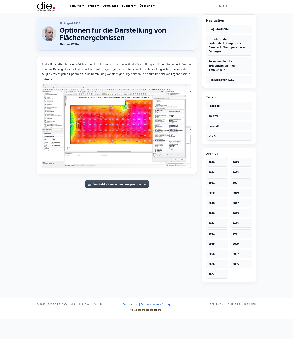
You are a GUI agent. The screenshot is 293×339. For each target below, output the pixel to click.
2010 (212, 244)
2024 (212, 172)
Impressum (130, 304)
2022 (212, 183)
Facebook (215, 106)
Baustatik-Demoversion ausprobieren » (117, 184)
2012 (212, 233)
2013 (236, 223)
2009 (236, 244)
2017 (236, 203)
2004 (212, 274)
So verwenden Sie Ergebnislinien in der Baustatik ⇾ (223, 65)
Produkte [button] (75, 6)
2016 (212, 213)
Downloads (110, 6)
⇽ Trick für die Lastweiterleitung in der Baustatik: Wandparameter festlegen (227, 45)
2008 (212, 254)
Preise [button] (92, 6)
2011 (236, 233)
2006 (212, 264)
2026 (212, 162)
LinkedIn (215, 126)
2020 (212, 193)
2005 (236, 264)
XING (212, 136)
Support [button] (128, 6)
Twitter (213, 116)
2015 (236, 213)
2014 (212, 223)
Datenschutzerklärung (155, 304)
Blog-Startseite (219, 29)
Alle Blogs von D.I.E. (222, 80)
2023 (236, 172)
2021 (236, 183)
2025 (236, 162)
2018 (212, 203)
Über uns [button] (146, 6)
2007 (236, 254)
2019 (236, 193)
